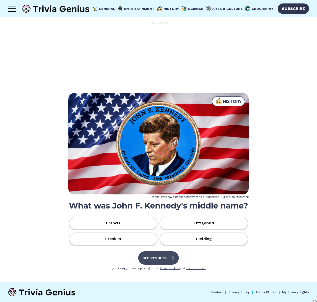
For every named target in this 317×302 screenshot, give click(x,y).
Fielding (204, 238)
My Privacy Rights (295, 292)
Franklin (113, 238)
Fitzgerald (204, 223)
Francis (113, 223)
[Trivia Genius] (55, 9)
